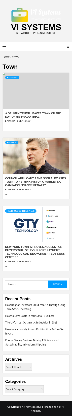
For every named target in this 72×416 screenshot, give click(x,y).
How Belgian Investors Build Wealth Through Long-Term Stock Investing (35, 307)
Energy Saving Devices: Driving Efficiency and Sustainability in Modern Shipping (32, 342)
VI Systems (36, 27)
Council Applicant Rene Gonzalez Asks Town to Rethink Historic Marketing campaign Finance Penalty (35, 182)
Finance (11, 142)
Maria (12, 121)
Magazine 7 (51, 406)
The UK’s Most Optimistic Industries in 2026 (31, 322)
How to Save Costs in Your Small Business (29, 316)
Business (12, 77)
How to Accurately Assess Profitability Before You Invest (34, 332)
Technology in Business (20, 211)
